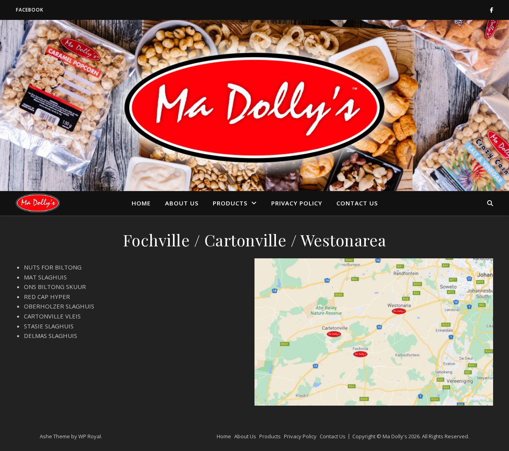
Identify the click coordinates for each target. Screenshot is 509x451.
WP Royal (89, 436)
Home (141, 203)
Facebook (29, 9)
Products (230, 203)
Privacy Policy (296, 203)
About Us (181, 203)
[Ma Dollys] (38, 202)
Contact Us (357, 203)
